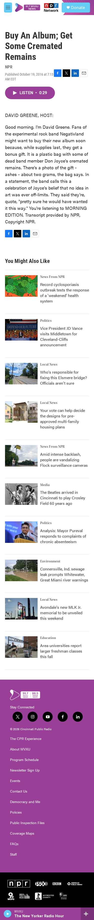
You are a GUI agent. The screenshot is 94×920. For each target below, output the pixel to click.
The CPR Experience (25, 739)
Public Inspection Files (27, 823)
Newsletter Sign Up (25, 770)
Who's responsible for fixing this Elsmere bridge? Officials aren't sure (63, 377)
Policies (16, 812)
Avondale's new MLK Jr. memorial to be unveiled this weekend (61, 612)
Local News (48, 365)
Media (45, 485)
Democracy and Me (25, 802)
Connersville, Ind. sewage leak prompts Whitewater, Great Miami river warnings (64, 574)
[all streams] (87, 913)
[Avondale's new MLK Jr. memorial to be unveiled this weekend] (21, 609)
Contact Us (18, 791)
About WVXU (20, 749)
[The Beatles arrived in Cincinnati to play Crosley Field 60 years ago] (21, 494)
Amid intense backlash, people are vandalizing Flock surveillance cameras (64, 459)
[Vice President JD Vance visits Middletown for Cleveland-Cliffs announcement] (21, 330)
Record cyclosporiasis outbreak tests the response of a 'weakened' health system (64, 292)
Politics (46, 321)
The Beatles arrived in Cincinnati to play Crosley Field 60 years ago (62, 497)
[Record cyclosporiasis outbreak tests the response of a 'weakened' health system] (21, 286)
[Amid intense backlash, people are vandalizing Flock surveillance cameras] (21, 456)
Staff (13, 854)
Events (15, 781)
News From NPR (52, 277)
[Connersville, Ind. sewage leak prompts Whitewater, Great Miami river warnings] (21, 570)
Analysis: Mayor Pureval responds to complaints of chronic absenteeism (63, 536)
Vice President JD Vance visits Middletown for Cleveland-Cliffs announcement (61, 336)
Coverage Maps (22, 833)
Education (48, 638)
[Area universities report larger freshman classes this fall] (21, 647)
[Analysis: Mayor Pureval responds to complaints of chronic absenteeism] (21, 532)
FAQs (14, 844)
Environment (50, 561)
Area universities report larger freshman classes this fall (61, 651)
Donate (78, 7)
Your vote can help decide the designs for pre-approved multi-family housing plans (62, 418)
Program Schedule (24, 760)
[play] (8, 913)
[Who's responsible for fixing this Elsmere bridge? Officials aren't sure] (21, 373)
